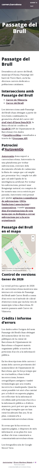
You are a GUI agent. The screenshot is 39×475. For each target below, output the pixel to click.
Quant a (33, 3)
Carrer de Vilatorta (16, 99)
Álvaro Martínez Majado (23, 462)
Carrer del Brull (15, 103)
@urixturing (7, 462)
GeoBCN (6, 128)
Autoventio (14, 149)
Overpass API (20, 138)
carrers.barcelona (11, 4)
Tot (31, 6)
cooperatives (9, 207)
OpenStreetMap (12, 135)
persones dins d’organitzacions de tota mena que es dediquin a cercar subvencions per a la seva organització (18, 214)
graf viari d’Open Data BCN (16, 122)
